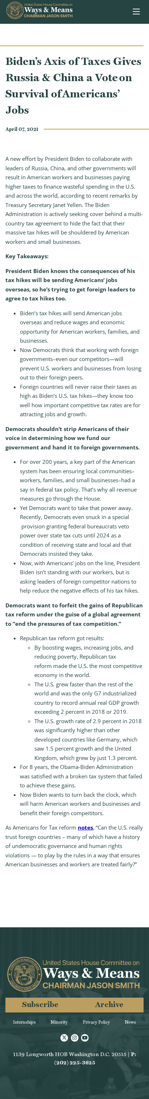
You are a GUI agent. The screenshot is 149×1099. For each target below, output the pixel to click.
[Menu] (137, 12)
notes (85, 827)
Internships (24, 1022)
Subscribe (40, 1004)
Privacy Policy (96, 1022)
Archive (109, 1004)
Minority (59, 1022)
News (130, 1022)
